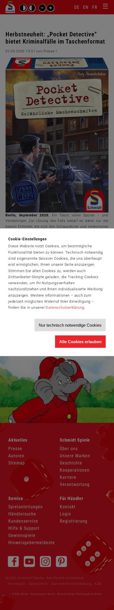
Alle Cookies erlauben (80, 341)
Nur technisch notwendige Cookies (70, 325)
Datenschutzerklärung (65, 307)
